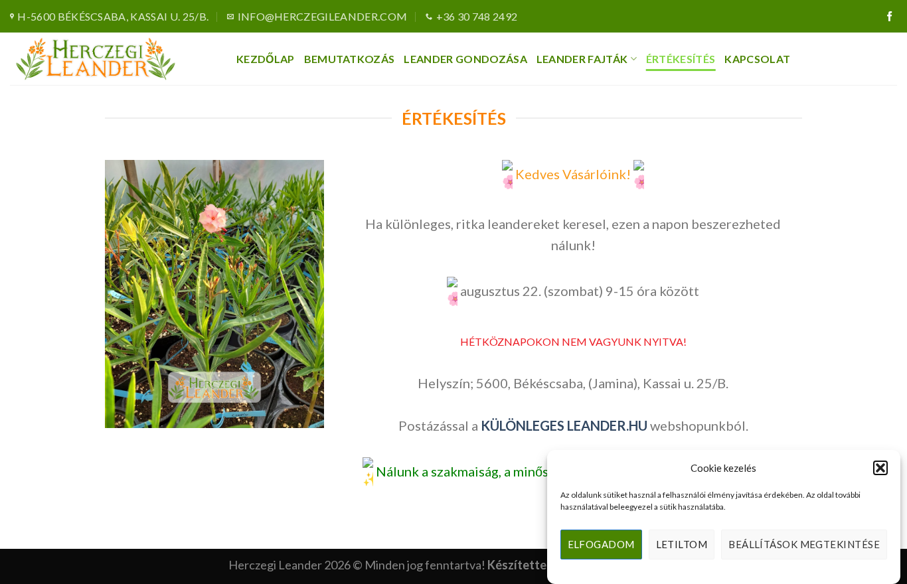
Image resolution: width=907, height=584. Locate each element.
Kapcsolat (757, 58)
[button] (880, 468)
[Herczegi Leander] (113, 59)
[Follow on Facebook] (889, 17)
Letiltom (682, 545)
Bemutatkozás (349, 58)
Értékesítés (681, 58)
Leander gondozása (465, 58)
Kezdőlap (265, 58)
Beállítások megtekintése (804, 545)
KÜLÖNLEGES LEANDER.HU (564, 425)
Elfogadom (601, 545)
